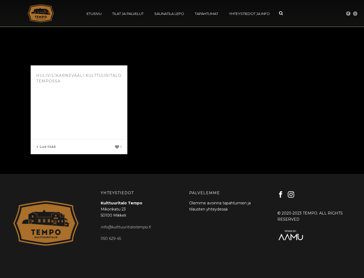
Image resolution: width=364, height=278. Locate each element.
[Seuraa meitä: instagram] (291, 194)
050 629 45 (111, 238)
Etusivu (94, 13)
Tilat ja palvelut (128, 13)
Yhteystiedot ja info (249, 13)
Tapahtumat (206, 13)
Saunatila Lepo (169, 13)
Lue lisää (48, 147)
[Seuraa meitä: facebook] (280, 194)
